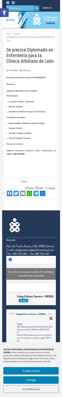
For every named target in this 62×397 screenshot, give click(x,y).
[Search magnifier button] (36, 8)
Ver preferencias (31, 389)
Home (8, 33)
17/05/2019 (13, 70)
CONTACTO (47, 8)
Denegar (31, 380)
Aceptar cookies (31, 370)
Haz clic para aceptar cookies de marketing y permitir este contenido (31, 273)
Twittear (24, 181)
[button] (4, 12)
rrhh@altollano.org (48, 151)
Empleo (17, 33)
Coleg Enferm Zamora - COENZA (30, 314)
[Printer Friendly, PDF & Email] (40, 187)
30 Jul (49, 314)
